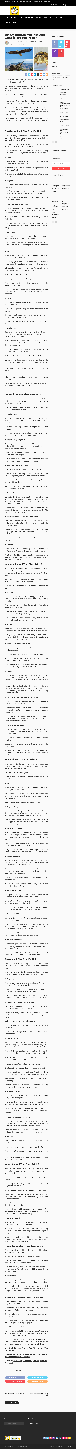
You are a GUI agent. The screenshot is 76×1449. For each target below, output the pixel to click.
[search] (70, 4)
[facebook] (49, 4)
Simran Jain (12, 41)
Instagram (27, 1360)
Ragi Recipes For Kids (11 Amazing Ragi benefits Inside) (55, 188)
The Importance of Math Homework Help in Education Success (66, 206)
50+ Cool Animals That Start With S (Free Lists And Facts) (26, 1349)
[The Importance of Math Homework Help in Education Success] (66, 197)
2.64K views (39, 41)
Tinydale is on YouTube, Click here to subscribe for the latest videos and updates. (26, 1355)
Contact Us (29, 2)
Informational (10, 22)
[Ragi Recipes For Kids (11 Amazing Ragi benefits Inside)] (56, 180)
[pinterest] (53, 4)
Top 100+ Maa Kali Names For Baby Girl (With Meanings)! (39, 1394)
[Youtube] (61, 53)
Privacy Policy (56, 74)
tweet (18, 1370)
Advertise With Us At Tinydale (42, 2)
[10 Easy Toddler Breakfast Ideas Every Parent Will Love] (55, 118)
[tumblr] (61, 4)
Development (48, 17)
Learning (38, 17)
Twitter (36, 1360)
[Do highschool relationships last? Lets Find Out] (66, 180)
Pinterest (9, 1362)
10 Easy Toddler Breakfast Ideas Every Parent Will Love (64, 119)
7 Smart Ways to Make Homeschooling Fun (64, 131)
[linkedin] (58, 4)
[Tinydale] (13, 1437)
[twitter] (51, 4)
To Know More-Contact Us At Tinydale (60, 78)
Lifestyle (59, 17)
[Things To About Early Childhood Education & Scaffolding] (55, 91)
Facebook (17, 1360)
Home (6, 17)
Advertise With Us (33, 1423)
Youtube (43, 1360)
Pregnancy (14, 17)
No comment (31, 41)
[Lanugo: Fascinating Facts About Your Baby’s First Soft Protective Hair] (55, 104)
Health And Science (26, 17)
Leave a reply (11, 1403)
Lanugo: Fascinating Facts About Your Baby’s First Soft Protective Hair (65, 105)
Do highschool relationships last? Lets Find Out (66, 187)
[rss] (68, 4)
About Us (22, 2)
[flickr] (63, 4)
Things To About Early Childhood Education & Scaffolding (64, 92)
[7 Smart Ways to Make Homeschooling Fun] (55, 131)
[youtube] (65, 4)
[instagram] (56, 4)
